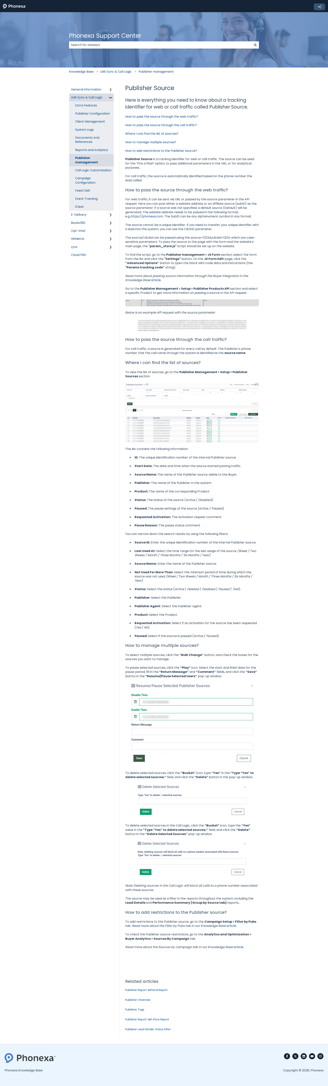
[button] (111, 90)
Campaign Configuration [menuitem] (85, 180)
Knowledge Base (81, 71)
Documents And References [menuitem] (87, 139)
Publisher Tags (134, 1009)
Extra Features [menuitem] (86, 105)
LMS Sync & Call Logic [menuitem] (86, 97)
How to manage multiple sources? (150, 142)
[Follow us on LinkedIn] (304, 1056)
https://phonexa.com (147, 216)
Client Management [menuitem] (90, 121)
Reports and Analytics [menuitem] (91, 150)
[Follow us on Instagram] (320, 1056)
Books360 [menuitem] (78, 223)
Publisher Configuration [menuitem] (92, 113)
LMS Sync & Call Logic (116, 71)
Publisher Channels (137, 1000)
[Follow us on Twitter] (295, 1056)
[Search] (255, 45)
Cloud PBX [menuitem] (78, 255)
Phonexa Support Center (105, 35)
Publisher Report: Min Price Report (147, 1019)
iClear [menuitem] (79, 206)
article (156, 280)
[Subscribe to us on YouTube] (312, 1056)
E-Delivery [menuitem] (79, 214)
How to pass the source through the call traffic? (161, 125)
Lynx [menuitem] (74, 247)
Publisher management (156, 71)
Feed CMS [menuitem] (82, 190)
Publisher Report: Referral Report (146, 990)
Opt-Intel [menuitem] (78, 231)
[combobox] (160, 45)
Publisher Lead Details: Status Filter (148, 1029)
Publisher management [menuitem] (86, 160)
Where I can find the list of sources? (151, 133)
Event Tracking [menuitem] (86, 199)
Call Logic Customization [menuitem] (93, 170)
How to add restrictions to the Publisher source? (161, 151)
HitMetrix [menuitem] (77, 239)
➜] (319, 7)
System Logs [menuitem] (84, 129)
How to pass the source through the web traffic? (161, 116)
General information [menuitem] (86, 89)
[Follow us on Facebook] (287, 1056)
